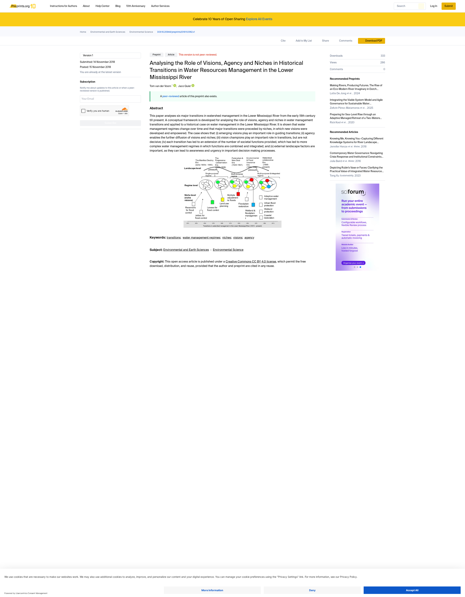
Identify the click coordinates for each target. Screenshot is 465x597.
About (86, 6)
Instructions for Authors (63, 6)
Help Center (103, 6)
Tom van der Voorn (160, 86)
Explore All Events (259, 19)
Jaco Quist (184, 86)
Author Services (160, 6)
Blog (117, 6)
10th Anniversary (135, 6)
